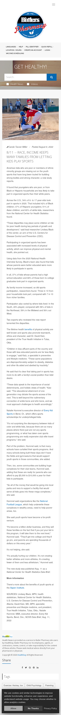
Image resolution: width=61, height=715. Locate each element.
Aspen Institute (17, 587)
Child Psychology (34, 685)
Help (21, 46)
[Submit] (52, 77)
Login (47, 50)
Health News (17, 84)
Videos (34, 84)
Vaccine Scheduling (15, 53)
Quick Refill (46, 46)
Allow (13, 708)
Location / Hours (13, 50)
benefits (28, 329)
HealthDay (21, 655)
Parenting (49, 685)
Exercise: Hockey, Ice (13, 685)
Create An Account (33, 50)
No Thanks (33, 708)
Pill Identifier (32, 46)
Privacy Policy (50, 708)
